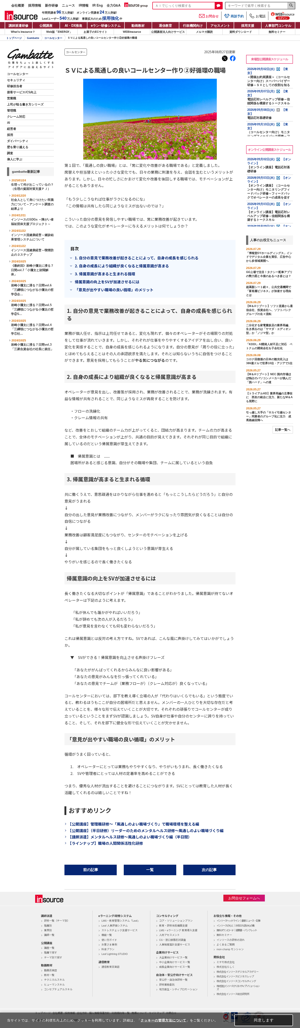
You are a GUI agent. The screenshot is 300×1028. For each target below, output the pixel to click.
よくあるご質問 (226, 944)
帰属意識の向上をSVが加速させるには (107, 281)
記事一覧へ (282, 429)
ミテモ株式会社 (226, 962)
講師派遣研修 (18, 25)
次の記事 (209, 870)
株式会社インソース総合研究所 (233, 993)
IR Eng (97, 5)
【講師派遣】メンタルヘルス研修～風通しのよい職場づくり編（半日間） (130, 837)
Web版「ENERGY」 (59, 32)
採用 (10, 135)
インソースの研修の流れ (231, 939)
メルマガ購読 (204, 32)
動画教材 (138, 25)
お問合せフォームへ (244, 898)
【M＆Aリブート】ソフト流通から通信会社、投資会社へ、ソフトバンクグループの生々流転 (269, 310)
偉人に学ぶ (14, 159)
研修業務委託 (167, 984)
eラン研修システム (106, 25)
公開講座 (45, 25)
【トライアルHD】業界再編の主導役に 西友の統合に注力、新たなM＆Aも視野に (269, 397)
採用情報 (34, 5)
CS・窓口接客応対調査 (172, 939)
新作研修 (51, 5)
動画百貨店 (50, 970)
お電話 (261, 16)
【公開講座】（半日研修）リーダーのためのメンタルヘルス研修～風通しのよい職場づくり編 (146, 830)
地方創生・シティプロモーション (178, 989)
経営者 (11, 129)
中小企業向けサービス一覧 (174, 962)
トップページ (14, 38)
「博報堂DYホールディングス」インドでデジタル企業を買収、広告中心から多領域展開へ (269, 257)
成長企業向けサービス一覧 (174, 966)
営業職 (11, 98)
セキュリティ (16, 80)
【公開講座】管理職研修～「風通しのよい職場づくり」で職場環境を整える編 (133, 824)
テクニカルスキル (54, 979)
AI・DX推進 (73, 25)
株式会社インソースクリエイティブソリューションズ (238, 987)
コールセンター (53, 38)
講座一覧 (49, 947)
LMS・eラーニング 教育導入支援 (178, 930)
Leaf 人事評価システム (114, 925)
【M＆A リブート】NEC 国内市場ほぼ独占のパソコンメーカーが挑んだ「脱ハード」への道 (268, 378)
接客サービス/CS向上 (22, 92)
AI (8, 122)
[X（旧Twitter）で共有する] (225, 58)
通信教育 (165, 25)
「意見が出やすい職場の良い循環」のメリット (114, 289)
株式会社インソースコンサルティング (236, 981)
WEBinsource (132, 32)
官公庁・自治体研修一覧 (173, 979)
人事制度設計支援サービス (174, 944)
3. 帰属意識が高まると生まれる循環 (105, 274)
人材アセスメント (169, 934)
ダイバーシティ (17, 141)
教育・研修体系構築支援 (173, 925)
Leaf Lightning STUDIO (114, 953)
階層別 (48, 925)
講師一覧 (49, 934)
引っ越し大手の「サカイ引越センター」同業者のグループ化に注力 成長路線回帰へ (268, 416)
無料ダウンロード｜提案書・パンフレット (237, 930)
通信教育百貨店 (110, 966)
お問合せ (212, 16)
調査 (10, 153)
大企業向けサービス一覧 (173, 957)
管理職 (11, 110)
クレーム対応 (16, 116)
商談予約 (237, 16)
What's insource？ (23, 32)
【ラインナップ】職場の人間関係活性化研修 (105, 843)
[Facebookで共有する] (233, 58)
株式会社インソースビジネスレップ (235, 976)
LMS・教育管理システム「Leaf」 (120, 920)
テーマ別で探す (53, 957)
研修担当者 (14, 86)
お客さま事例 (109, 944)
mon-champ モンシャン (230, 949)
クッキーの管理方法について (163, 1020)
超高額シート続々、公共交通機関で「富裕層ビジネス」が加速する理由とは (268, 291)
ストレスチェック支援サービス (119, 930)
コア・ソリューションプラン (176, 920)
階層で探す (50, 952)
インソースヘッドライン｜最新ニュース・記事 (238, 920)
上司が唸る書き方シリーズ (25, 104)
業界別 (48, 930)
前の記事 (90, 870)
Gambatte (33, 38)
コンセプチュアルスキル (58, 989)
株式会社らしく (226, 966)
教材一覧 (49, 974)
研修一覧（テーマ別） (57, 920)
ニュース (68, 5)
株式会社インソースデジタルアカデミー (238, 971)
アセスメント (220, 25)
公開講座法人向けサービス (168, 32)
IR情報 (84, 5)
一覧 (150, 870)
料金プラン (107, 949)
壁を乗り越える (17, 147)
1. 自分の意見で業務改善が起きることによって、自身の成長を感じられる (137, 258)
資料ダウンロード (240, 32)
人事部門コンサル (278, 25)
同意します (264, 1020)
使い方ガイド (109, 939)
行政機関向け (193, 25)
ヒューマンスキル (54, 984)
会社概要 (17, 5)
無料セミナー (277, 32)
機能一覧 (106, 934)
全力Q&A (113, 5)
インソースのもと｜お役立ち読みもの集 (235, 925)
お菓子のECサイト (95, 32)
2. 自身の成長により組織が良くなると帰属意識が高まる (122, 266)
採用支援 (247, 25)
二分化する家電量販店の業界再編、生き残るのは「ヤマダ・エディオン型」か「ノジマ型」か (268, 329)
